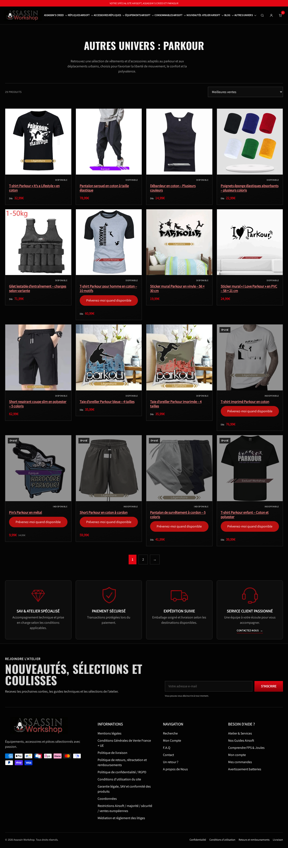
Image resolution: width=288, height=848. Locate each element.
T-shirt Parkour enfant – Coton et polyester (245, 514)
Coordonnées (107, 798)
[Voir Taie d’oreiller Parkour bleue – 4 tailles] (109, 357)
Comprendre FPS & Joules (246, 747)
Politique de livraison (112, 752)
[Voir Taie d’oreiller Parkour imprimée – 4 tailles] (179, 357)
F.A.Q (166, 747)
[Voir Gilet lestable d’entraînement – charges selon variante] (38, 242)
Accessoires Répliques (107, 15)
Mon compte (237, 754)
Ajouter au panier (250, 271)
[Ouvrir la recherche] (262, 15)
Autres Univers (243, 15)
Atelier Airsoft (211, 15)
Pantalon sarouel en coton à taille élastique (104, 188)
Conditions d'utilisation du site (119, 779)
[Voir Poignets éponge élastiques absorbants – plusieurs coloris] (250, 142)
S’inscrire (268, 686)
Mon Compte (172, 740)
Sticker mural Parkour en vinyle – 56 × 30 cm (177, 288)
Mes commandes (240, 762)
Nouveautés (194, 15)
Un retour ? (170, 762)
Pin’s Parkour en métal (25, 512)
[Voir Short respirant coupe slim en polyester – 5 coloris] (38, 357)
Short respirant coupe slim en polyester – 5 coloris (37, 403)
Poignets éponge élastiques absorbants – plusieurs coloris (250, 188)
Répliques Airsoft (79, 15)
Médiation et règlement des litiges (121, 818)
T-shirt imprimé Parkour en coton (245, 401)
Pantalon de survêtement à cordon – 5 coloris (178, 514)
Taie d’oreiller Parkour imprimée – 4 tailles (176, 403)
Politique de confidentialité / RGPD (122, 772)
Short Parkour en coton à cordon (104, 512)
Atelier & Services (240, 733)
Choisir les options (38, 171)
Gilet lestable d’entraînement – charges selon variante (37, 288)
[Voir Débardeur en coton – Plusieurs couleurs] (179, 142)
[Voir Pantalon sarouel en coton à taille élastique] (109, 142)
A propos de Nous (175, 769)
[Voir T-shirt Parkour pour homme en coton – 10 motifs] (109, 242)
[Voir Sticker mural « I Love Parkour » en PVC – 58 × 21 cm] (250, 242)
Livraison (278, 839)
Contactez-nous (250, 630)
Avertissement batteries (244, 769)
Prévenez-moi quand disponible (108, 269)
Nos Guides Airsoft (241, 740)
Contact (168, 754)
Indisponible (250, 386)
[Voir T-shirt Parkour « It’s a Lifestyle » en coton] (38, 142)
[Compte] (271, 15)
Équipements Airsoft (137, 15)
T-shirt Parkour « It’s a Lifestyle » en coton (34, 188)
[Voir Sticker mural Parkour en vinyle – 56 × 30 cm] (179, 242)
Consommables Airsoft (168, 15)
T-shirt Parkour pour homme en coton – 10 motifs (108, 288)
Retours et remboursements (254, 839)
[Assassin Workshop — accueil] (40, 725)
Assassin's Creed (54, 15)
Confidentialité (198, 839)
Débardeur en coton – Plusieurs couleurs (173, 188)
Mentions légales (109, 733)
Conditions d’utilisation (222, 839)
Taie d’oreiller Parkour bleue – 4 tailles (107, 401)
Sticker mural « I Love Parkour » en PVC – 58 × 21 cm (249, 288)
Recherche (170, 733)
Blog (227, 15)
